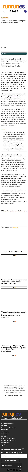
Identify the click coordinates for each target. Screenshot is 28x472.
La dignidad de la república (11, 251)
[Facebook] (15, 11)
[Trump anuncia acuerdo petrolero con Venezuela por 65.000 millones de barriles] (14, 268)
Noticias (4, 18)
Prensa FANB (15, 96)
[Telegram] (10, 11)
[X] (17, 11)
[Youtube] (11, 470)
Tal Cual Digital (5, 46)
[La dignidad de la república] (14, 240)
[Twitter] (17, 470)
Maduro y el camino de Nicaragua (15, 211)
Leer (13, 255)
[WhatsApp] (13, 11)
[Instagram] (20, 470)
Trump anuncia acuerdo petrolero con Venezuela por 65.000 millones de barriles (14, 281)
